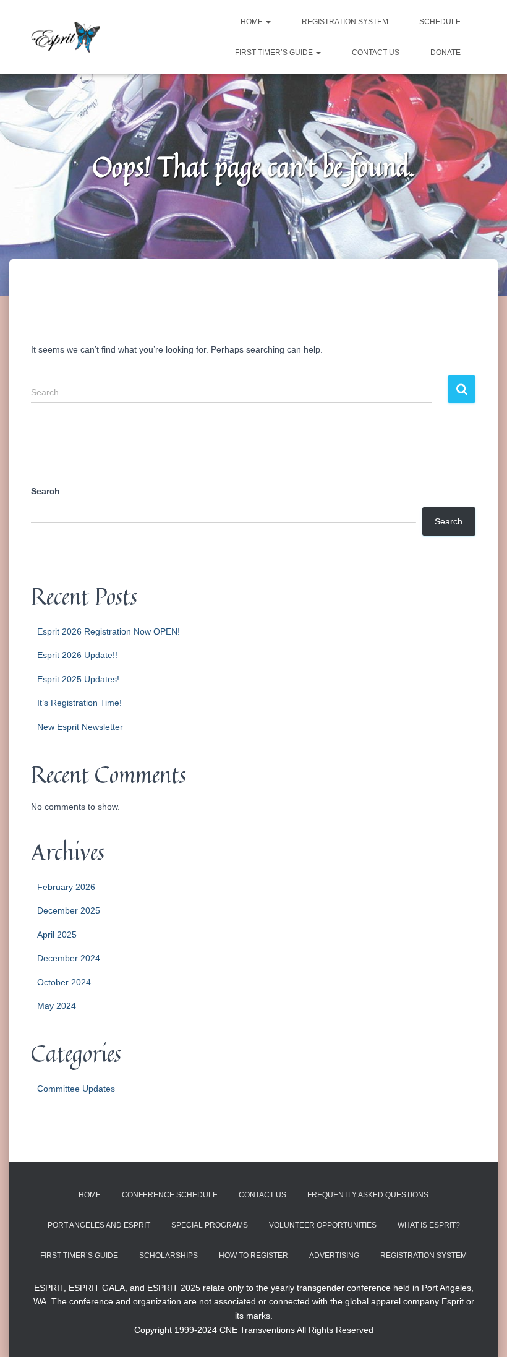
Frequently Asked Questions (367, 1195)
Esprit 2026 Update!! (77, 655)
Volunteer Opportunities (323, 1225)
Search (45, 491)
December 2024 (68, 958)
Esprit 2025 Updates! (78, 679)
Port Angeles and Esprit (99, 1225)
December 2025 (68, 910)
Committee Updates (76, 1089)
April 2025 (57, 935)
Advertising (334, 1255)
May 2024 (56, 1006)
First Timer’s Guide (275, 52)
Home (253, 21)
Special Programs (209, 1225)
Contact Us (375, 52)
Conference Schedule (170, 1195)
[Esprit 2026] (65, 37)
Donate (445, 52)
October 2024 (64, 982)
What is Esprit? (429, 1225)
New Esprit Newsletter (80, 727)
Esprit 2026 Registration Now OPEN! (108, 631)
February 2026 (66, 887)
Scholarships (168, 1255)
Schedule (440, 21)
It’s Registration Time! (79, 703)
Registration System (345, 21)
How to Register (253, 1255)
